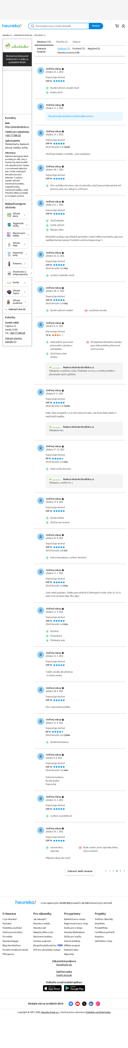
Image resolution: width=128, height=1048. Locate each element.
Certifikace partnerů (104, 932)
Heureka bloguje (10, 941)
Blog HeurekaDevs (11, 945)
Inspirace (99, 936)
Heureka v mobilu (41, 923)
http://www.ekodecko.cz (17, 126)
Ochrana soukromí (42, 941)
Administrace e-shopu (74, 919)
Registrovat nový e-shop (76, 923)
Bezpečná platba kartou (45, 945)
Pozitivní (76, 48)
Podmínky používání (12, 928)
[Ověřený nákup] (63, 69)
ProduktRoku (101, 928)
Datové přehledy (72, 941)
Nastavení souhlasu (42, 936)
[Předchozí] (106, 870)
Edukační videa (71, 950)
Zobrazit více (15, 309)
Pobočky (61, 41)
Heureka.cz (7, 35)
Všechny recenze (66, 52)
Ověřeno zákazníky (104, 919)
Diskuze (76, 41)
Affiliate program (72, 945)
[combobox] (58, 26)
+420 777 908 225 (13, 135)
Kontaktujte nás (64, 964)
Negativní (92, 48)
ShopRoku (100, 923)
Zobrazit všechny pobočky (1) (13, 340)
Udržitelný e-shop (103, 941)
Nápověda (69, 954)
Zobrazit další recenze (80, 871)
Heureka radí (39, 928)
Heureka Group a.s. (50, 1012)
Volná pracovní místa (12, 932)
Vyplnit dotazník (64, 975)
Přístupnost (8, 954)
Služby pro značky (72, 936)
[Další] (124, 870)
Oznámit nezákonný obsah (15, 950)
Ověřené (61, 48)
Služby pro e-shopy (73, 928)
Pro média (7, 936)
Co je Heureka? (9, 919)
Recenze (43, 41)
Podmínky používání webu (98, 1012)
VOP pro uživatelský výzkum (46, 950)
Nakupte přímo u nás (43, 932)
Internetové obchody (23, 35)
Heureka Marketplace (74, 932)
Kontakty (7, 923)
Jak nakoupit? (40, 919)
